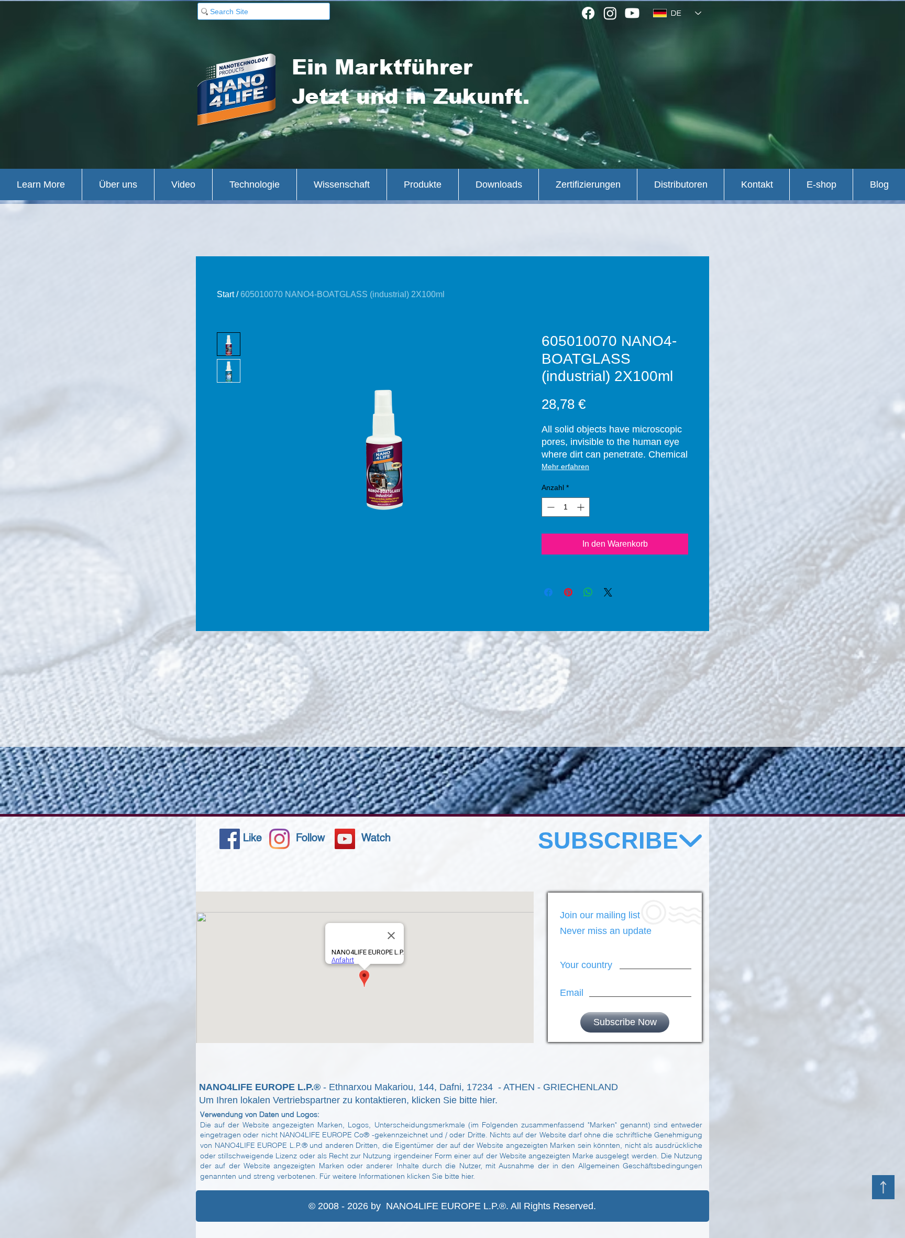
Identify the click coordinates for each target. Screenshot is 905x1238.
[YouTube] (345, 839)
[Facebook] (588, 13)
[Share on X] (608, 592)
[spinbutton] (565, 507)
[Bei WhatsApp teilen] (588, 592)
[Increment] (581, 507)
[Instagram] (610, 13)
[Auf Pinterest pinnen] (568, 592)
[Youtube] (632, 13)
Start (225, 294)
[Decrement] (549, 507)
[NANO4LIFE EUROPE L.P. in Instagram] (279, 839)
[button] (41, 184)
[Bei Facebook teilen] (548, 592)
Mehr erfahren (565, 466)
